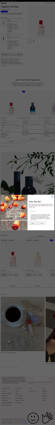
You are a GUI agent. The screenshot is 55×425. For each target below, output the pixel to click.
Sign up (32, 223)
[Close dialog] (52, 197)
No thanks (42, 223)
